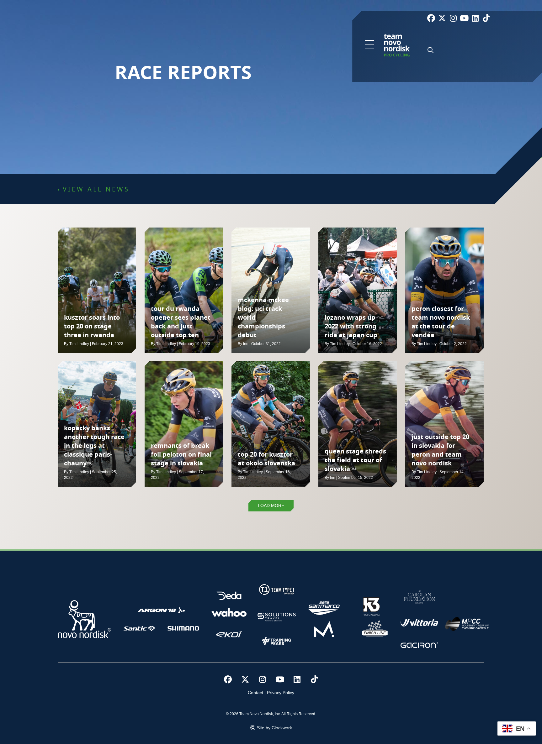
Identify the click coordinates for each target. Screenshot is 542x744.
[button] (369, 45)
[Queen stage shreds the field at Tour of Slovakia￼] (357, 424)
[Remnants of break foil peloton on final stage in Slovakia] (184, 424)
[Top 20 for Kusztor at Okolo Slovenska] (270, 424)
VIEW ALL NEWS (96, 189)
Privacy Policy (280, 692)
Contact (255, 692)
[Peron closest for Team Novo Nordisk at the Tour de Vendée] (444, 290)
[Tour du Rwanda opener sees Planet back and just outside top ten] (184, 290)
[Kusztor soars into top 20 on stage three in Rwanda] (97, 290)
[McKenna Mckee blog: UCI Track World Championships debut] (270, 290)
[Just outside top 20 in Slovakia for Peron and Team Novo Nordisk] (444, 424)
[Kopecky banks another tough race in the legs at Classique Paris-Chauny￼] (97, 424)
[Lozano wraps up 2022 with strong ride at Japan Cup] (357, 290)
